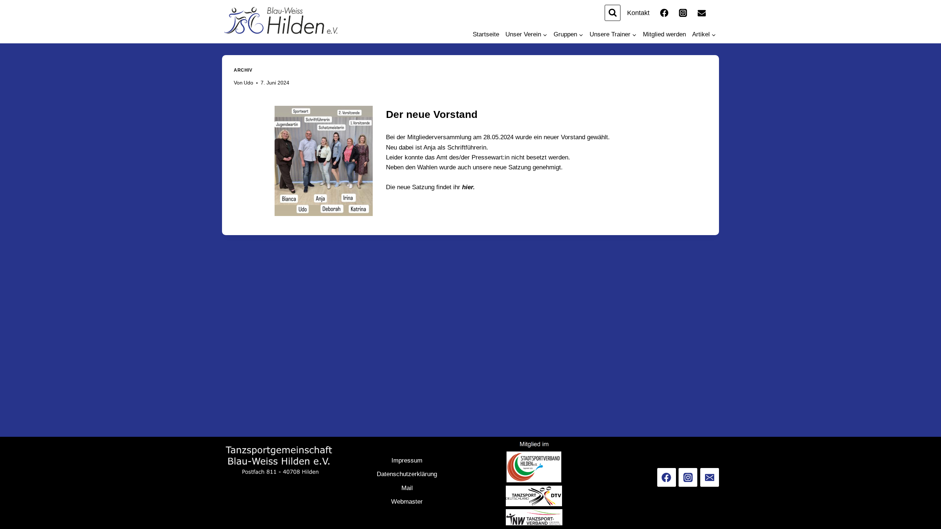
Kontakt (638, 13)
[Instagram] (683, 13)
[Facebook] (664, 13)
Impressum (406, 460)
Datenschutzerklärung (407, 474)
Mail (407, 488)
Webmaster (407, 501)
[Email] (702, 13)
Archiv (243, 70)
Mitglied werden (664, 34)
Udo (248, 83)
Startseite (486, 34)
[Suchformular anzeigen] (612, 13)
